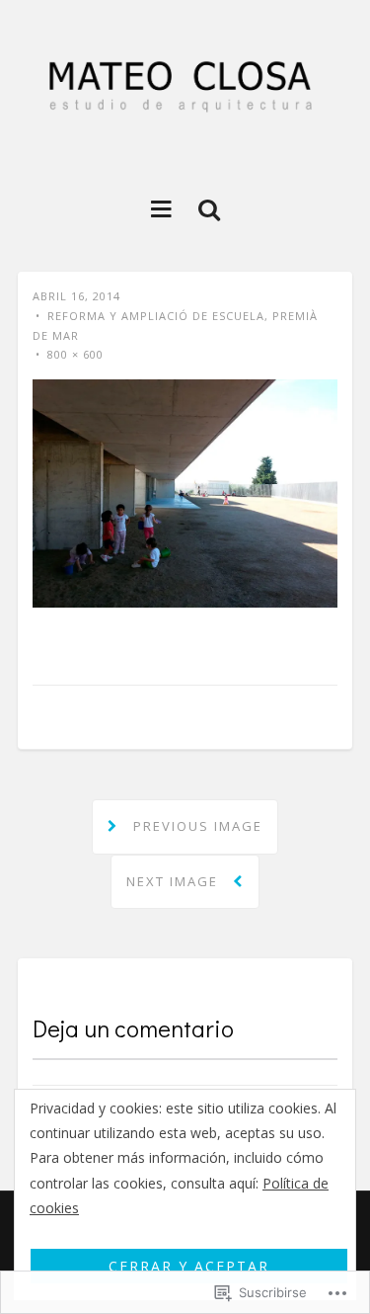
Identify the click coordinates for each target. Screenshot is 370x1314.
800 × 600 (75, 354)
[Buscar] (209, 208)
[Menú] (161, 208)
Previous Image (195, 826)
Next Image (174, 881)
